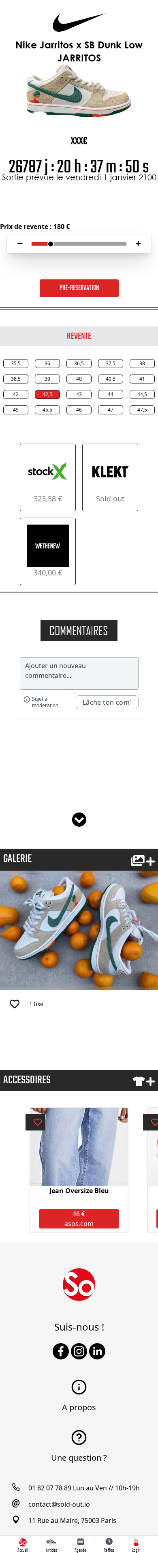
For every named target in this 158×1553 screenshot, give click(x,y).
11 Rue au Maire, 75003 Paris (72, 1520)
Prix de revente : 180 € (35, 226)
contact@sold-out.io (59, 1504)
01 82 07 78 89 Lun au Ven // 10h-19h (84, 1487)
